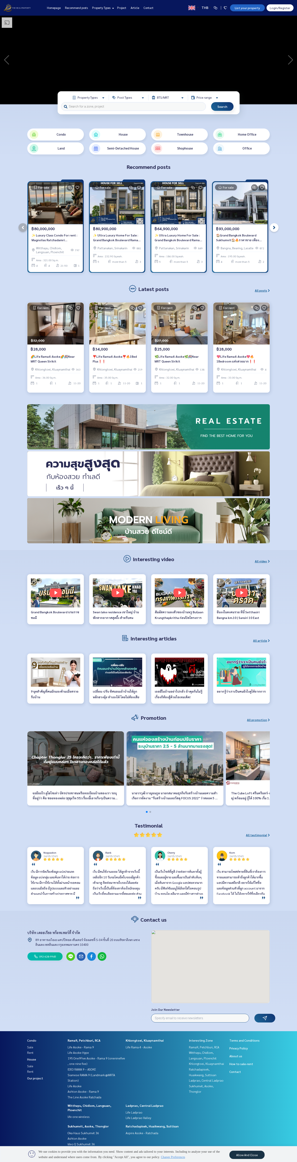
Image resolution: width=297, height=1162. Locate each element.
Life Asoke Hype (78, 1052)
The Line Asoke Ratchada (84, 1097)
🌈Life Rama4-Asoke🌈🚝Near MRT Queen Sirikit (53, 358)
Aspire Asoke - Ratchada (142, 1133)
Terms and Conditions (244, 1040)
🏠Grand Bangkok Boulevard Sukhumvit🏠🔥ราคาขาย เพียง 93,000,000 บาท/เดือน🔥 (237, 238)
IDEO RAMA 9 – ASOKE (82, 1069)
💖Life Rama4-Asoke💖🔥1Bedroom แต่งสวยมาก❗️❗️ (236, 358)
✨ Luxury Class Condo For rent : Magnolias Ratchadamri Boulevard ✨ (54, 238)
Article (135, 8)
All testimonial (256, 835)
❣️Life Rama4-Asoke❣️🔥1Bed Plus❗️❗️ (115, 358)
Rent (30, 1052)
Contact (148, 8)
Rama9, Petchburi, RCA (84, 1040)
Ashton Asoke (77, 1138)
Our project (35, 1078)
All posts (261, 290)
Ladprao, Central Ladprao (145, 1105)
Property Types (101, 8)
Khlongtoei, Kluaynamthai (145, 1040)
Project (121, 8)
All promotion (257, 720)
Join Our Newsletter (165, 1009)
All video (261, 561)
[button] (290, 60)
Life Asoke (75, 1086)
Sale (30, 1047)
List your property (247, 8)
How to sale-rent (241, 1064)
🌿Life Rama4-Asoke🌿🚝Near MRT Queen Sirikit (177, 358)
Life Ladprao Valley (138, 1118)
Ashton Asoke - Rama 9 (83, 1091)
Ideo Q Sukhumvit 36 (81, 1144)
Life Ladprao (134, 1112)
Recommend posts (76, 8)
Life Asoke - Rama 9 (81, 1047)
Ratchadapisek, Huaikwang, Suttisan (152, 1126)
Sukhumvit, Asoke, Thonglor (88, 1126)
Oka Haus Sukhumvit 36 (83, 1133)
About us (235, 1056)
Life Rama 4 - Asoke (139, 1047)
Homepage (54, 8)
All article (260, 640)
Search (222, 106)
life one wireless (79, 1117)
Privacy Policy (238, 1048)
